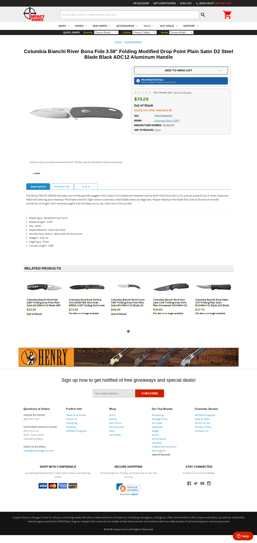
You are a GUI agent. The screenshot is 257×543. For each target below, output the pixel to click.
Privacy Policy (203, 427)
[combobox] (129, 15)
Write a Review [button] (182, 92)
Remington (158, 450)
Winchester (159, 438)
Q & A (86, 186)
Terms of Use (202, 423)
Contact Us (202, 431)
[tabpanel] (45, 301)
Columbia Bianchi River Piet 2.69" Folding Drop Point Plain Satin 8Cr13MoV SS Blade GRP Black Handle (44, 304)
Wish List (186, 3)
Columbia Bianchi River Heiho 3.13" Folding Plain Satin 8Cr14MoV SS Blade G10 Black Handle (212, 304)
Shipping (71, 423)
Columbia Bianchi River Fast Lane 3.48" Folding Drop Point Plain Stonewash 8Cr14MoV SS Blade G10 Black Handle (170, 304)
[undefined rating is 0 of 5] (143, 92)
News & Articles (76, 415)
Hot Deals (167, 25)
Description (38, 186)
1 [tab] (128, 331)
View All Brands (161, 454)
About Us (71, 419)
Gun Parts (100, 25)
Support (189, 25)
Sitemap (71, 427)
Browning (157, 415)
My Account (141, 3)
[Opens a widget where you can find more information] (243, 536)
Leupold (156, 442)
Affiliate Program (76, 431)
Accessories (125, 25)
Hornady (157, 423)
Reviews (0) (62, 186)
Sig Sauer (157, 427)
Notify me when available (151, 110)
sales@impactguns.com (38, 450)
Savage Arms (160, 419)
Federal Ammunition (164, 446)
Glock (155, 434)
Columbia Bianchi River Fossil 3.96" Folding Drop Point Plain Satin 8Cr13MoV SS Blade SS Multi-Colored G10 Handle (127, 304)
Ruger (155, 431)
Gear (147, 25)
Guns (62, 25)
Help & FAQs (202, 419)
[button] (128, 489)
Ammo (79, 25)
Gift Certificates (164, 3)
